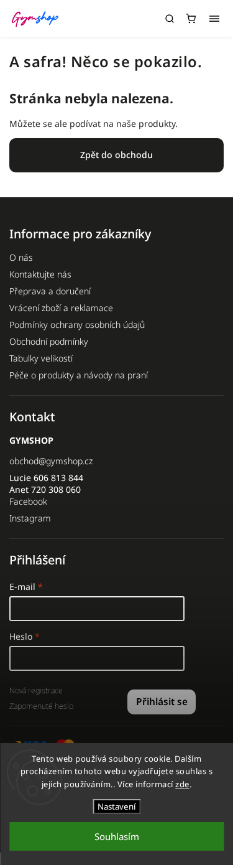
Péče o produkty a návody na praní (78, 375)
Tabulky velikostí (41, 358)
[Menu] (214, 18)
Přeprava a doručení (50, 291)
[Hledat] (169, 18)
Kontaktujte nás (40, 274)
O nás (21, 257)
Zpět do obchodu (116, 155)
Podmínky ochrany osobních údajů (77, 324)
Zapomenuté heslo (41, 706)
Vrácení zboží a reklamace (61, 308)
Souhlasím (116, 836)
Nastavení (116, 806)
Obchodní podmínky (48, 341)
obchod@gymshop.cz (51, 461)
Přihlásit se (162, 701)
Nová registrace (36, 690)
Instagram (30, 518)
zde (182, 784)
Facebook (28, 501)
